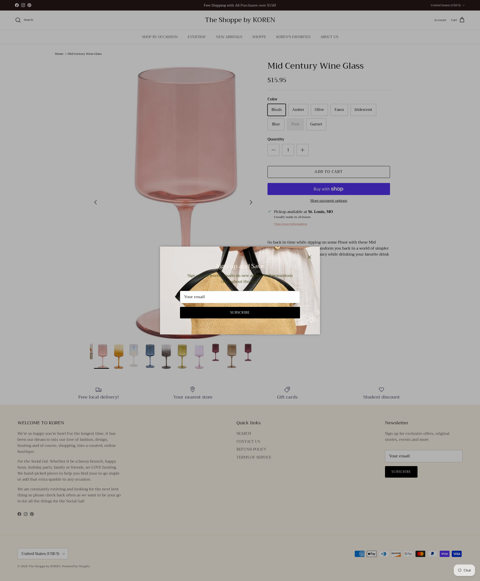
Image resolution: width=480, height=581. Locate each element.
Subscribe (240, 312)
